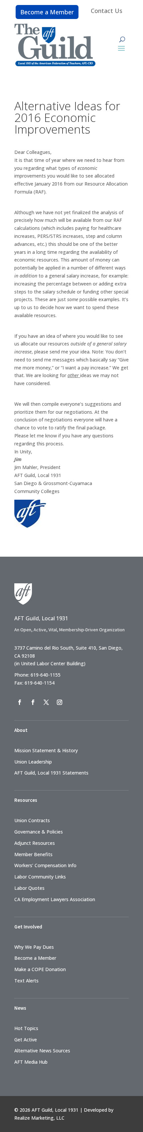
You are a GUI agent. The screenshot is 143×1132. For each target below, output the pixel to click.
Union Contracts (32, 820)
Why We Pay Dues (34, 947)
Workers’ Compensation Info (45, 865)
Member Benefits (33, 854)
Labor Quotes (29, 888)
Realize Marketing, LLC (39, 1118)
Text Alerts (26, 980)
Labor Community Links (40, 876)
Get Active (25, 1039)
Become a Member (47, 12)
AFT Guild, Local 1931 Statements (51, 773)
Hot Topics (26, 1028)
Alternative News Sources (42, 1050)
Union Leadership (33, 762)
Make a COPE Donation (40, 969)
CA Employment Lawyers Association (54, 899)
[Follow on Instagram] (59, 702)
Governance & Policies (38, 832)
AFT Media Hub (31, 1062)
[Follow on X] (46, 702)
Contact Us (106, 11)
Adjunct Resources (34, 843)
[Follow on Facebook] (19, 702)
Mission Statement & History (46, 750)
